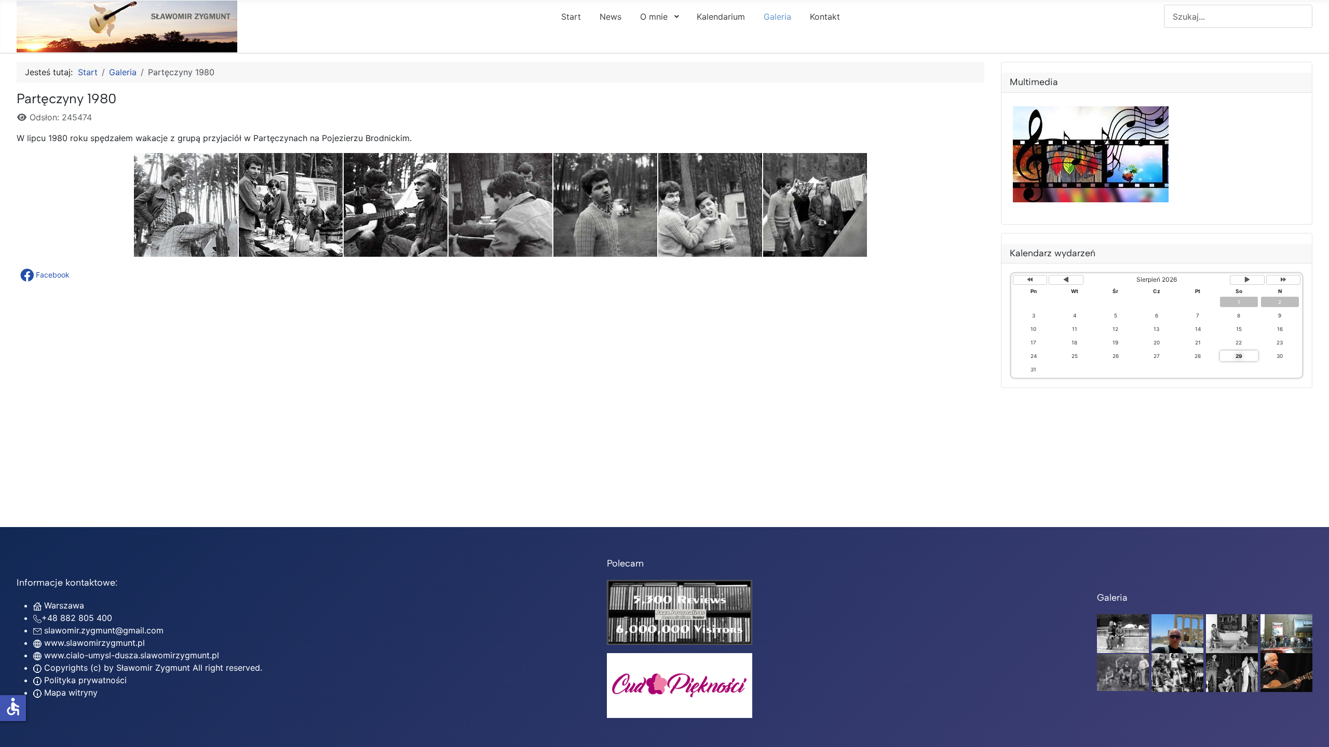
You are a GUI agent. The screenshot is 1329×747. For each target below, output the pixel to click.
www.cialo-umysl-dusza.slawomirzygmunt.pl (131, 655)
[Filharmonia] (1286, 672)
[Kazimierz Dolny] (1232, 633)
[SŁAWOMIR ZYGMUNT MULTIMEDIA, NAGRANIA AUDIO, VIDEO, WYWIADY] (1090, 199)
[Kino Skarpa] (1286, 633)
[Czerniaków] (1123, 633)
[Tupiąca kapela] (1232, 672)
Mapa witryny (70, 692)
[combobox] (1238, 16)
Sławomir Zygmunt (152, 667)
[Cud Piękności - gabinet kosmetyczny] (679, 685)
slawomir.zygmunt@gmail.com (104, 630)
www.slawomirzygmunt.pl (94, 643)
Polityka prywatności (84, 680)
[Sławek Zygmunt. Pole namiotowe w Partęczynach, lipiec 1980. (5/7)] (605, 205)
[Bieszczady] (1123, 672)
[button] (46, 275)
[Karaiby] (1177, 633)
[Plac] (1177, 672)
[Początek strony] (1311, 728)
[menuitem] (571, 16)
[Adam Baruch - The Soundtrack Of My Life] (679, 611)
